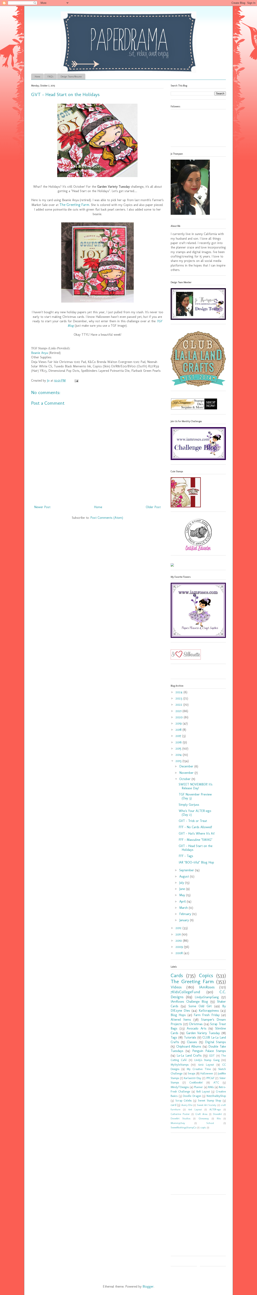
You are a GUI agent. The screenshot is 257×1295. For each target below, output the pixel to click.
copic (203, 1127)
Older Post (153, 507)
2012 (179, 928)
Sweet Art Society (206, 1105)
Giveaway (204, 1118)
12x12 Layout (206, 1064)
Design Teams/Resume (71, 76)
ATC (216, 1082)
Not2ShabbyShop (216, 1096)
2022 (179, 704)
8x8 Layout (203, 1091)
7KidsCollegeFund (185, 992)
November (187, 773)
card (173, 1105)
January (184, 920)
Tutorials (190, 1037)
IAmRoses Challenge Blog (189, 1001)
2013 (179, 761)
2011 (178, 934)
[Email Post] (76, 380)
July (182, 883)
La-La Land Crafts (189, 1055)
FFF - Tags (186, 856)
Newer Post (42, 507)
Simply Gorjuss (189, 805)
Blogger (148, 1286)
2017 (178, 736)
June (182, 889)
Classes (192, 1042)
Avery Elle (186, 1105)
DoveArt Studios (180, 1118)
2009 (179, 947)
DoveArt (217, 1114)
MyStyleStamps (180, 1064)
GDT (212, 1055)
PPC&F (210, 1078)
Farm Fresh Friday (207, 1015)
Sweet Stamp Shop (209, 1100)
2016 (179, 742)
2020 (179, 717)
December (186, 766)
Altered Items (181, 1019)
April (183, 901)
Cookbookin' (196, 1082)
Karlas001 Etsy (192, 1078)
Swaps (191, 1073)
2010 (179, 940)
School (210, 1123)
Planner (198, 1087)
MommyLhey (178, 1123)
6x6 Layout (195, 1109)
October (185, 779)
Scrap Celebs (183, 1100)
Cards (177, 975)
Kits (219, 1118)
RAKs (211, 1087)
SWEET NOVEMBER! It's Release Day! (195, 786)
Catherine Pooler (180, 1114)
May (182, 895)
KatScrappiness (209, 1010)
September (187, 870)
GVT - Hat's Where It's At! (197, 833)
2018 (179, 730)
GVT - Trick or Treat (193, 821)
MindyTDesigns (180, 1087)
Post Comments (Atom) (106, 518)
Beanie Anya (39, 353)
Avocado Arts (196, 1028)
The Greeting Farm (74, 205)
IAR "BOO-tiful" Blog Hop (196, 862)
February (185, 914)
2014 (179, 755)
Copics (206, 975)
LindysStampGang (207, 997)
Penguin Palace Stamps (209, 1051)
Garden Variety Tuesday (203, 1033)
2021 (179, 711)
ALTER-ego (215, 1109)
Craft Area (201, 1114)
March (184, 908)
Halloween (206, 1073)
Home (37, 76)
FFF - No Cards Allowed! (195, 827)
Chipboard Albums (188, 1046)
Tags (174, 1037)
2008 (179, 953)
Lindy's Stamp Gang (206, 1060)
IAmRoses (207, 987)
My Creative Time (199, 1069)
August (184, 876)
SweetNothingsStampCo (183, 1127)
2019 (179, 723)
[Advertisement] (196, 1165)
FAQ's (50, 76)
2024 (179, 692)
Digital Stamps (215, 1042)
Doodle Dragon (192, 1096)
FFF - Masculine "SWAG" (195, 840)
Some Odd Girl (200, 1006)
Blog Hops (178, 1015)
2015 (178, 748)
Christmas (196, 1024)
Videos (176, 987)
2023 (179, 698)
